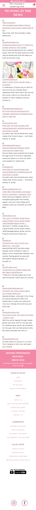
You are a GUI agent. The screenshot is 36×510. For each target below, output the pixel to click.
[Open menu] (3, 5)
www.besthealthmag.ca (11, 145)
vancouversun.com (9, 123)
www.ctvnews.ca (8, 23)
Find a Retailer (18, 430)
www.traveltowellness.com (12, 288)
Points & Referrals (18, 388)
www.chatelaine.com (10, 339)
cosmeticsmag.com (9, 79)
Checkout (18, 381)
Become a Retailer (18, 426)
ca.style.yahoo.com (9, 267)
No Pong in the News (18, 434)
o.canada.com (7, 167)
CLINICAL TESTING (18, 411)
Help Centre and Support (18, 404)
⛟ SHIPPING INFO (18, 1)
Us (18, 400)
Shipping (18, 452)
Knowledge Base (18, 407)
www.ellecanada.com (10, 42)
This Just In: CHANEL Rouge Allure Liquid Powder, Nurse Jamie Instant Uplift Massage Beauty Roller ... (16, 220)
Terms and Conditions (18, 456)
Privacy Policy (18, 449)
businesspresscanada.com (12, 109)
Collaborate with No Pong (18, 437)
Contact (18, 415)
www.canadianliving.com (11, 189)
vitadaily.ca (6, 240)
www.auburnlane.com (10, 312)
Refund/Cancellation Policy (18, 460)
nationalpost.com (9, 216)
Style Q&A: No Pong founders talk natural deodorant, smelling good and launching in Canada (17, 128)
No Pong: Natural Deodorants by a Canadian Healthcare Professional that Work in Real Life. (17, 113)
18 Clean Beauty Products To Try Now (17, 341)
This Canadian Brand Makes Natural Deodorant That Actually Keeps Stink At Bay (17, 27)
